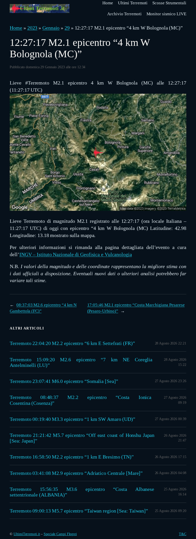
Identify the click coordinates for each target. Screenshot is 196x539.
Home (16, 28)
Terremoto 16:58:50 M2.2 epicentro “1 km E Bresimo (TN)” (72, 457)
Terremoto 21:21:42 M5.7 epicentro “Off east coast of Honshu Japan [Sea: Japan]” (82, 438)
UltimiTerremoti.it (27, 534)
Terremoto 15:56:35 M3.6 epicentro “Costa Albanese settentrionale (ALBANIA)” (82, 491)
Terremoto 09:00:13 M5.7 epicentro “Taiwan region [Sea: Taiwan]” (79, 511)
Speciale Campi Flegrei (60, 534)
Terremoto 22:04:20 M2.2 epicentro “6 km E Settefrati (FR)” (72, 343)
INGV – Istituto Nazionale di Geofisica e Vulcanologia (75, 254)
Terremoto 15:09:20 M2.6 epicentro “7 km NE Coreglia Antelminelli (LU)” (81, 362)
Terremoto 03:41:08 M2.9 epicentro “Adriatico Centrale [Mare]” (76, 473)
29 (67, 28)
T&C (182, 534)
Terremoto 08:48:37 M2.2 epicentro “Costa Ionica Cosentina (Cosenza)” (80, 400)
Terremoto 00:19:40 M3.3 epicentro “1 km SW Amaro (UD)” (72, 419)
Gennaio (50, 28)
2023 (32, 28)
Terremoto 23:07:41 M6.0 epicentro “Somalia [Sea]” (64, 381)
